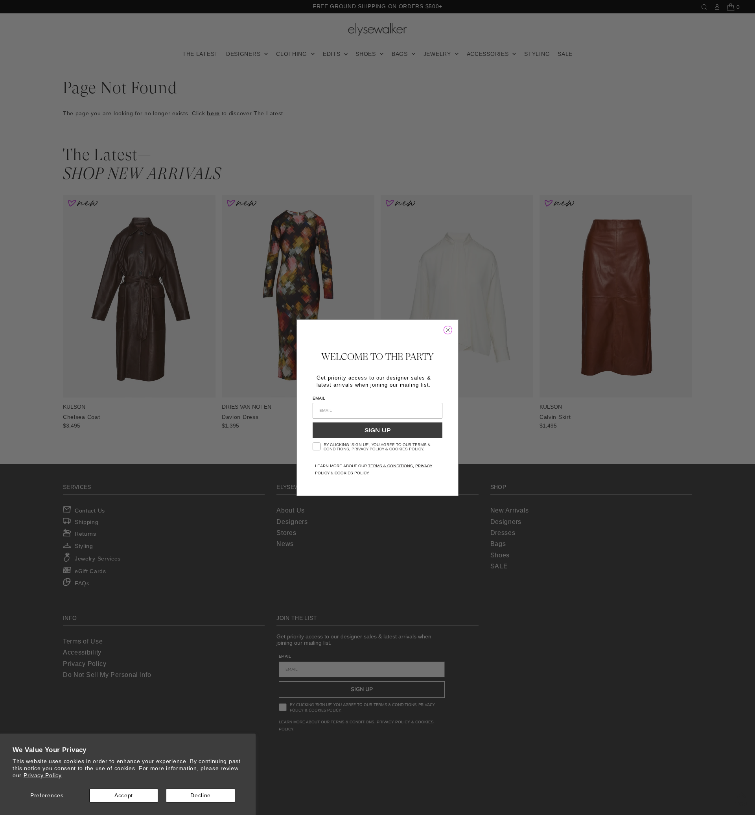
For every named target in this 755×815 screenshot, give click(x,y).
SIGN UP (377, 430)
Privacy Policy (43, 775)
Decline (200, 795)
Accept (123, 795)
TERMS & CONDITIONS (390, 466)
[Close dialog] (448, 330)
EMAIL (319, 398)
